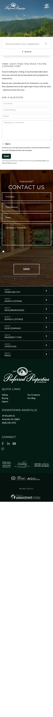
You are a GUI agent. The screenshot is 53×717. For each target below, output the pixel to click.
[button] (46, 44)
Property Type (13, 337)
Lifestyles (10, 346)
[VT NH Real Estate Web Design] (25, 497)
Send (6, 156)
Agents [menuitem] (5, 401)
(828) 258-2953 (9, 422)
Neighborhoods (14, 310)
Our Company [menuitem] (33, 394)
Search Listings (14, 319)
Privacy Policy (41, 161)
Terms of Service (7, 163)
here (37, 83)
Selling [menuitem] (5, 394)
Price (8, 355)
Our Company (13, 328)
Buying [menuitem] (5, 398)
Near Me (28, 52)
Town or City (12, 292)
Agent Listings (13, 301)
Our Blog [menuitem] (31, 398)
